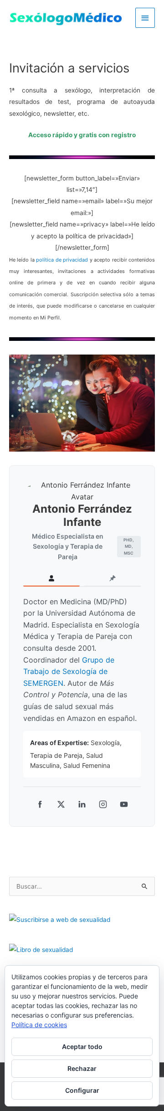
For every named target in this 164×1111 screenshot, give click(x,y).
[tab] (51, 578)
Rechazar (82, 1068)
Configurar (82, 1090)
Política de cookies (39, 1025)
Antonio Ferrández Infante (82, 515)
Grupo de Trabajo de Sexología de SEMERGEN (68, 671)
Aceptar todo (82, 1046)
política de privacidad (62, 260)
